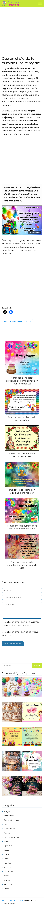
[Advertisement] (22, 32)
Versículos (8, 884)
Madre (6, 854)
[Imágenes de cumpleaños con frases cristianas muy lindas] (12, 737)
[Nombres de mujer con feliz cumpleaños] (12, 687)
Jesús (6, 850)
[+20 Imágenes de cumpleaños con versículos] (32, 761)
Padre (6, 876)
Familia (7, 833)
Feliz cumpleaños (11, 837)
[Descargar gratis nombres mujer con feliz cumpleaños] (12, 786)
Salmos (7, 880)
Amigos (7, 811)
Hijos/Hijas (8, 846)
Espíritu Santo (9, 828)
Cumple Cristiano (11, 820)
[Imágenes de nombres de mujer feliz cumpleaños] (32, 786)
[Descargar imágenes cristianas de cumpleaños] (32, 687)
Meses (6, 858)
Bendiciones (9, 816)
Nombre (7, 867)
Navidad (7, 863)
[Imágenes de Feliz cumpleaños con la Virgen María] (32, 712)
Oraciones (8, 871)
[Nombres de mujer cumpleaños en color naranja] (12, 761)
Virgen (6, 888)
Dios (5, 321)
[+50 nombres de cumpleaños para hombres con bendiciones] (12, 712)
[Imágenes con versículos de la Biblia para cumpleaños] (32, 737)
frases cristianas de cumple (20, 321)
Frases (6, 841)
